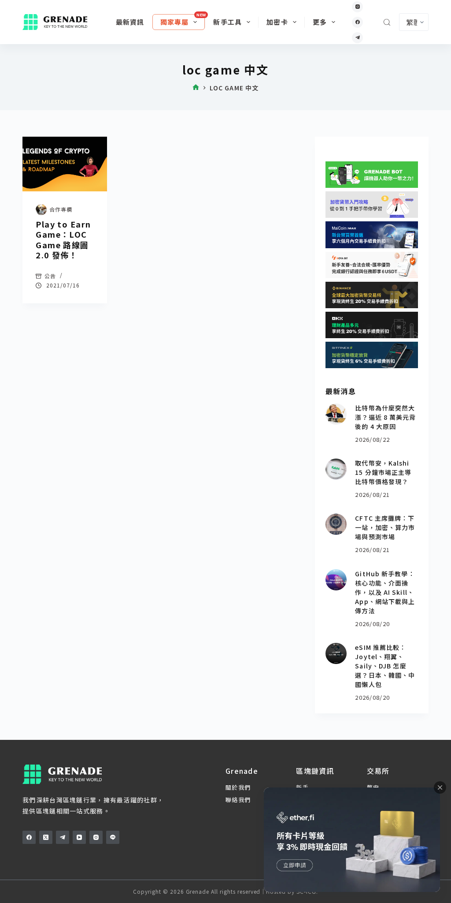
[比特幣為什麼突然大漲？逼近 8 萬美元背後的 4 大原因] (336, 414)
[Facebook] (357, 22)
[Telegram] (357, 37)
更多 (320, 21)
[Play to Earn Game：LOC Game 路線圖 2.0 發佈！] (64, 164)
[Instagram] (357, 6)
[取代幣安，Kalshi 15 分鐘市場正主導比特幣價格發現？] (336, 469)
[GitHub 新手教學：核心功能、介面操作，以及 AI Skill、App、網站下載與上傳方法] (336, 579)
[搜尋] (387, 22)
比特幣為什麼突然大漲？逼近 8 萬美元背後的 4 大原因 (385, 417)
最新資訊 (130, 21)
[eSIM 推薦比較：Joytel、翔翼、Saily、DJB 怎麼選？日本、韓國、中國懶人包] (336, 653)
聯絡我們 (238, 799)
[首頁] (195, 88)
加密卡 (277, 21)
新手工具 (227, 21)
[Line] (112, 837)
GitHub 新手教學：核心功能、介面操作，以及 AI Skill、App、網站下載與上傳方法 (385, 592)
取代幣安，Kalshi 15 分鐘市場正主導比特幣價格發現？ (383, 472)
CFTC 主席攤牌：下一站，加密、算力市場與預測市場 (385, 527)
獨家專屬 (174, 21)
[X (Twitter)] (45, 837)
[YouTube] (79, 837)
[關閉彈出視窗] (440, 787)
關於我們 (238, 787)
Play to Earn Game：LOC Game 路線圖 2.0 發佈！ (63, 239)
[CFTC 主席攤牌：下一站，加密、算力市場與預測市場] (336, 524)
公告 (50, 276)
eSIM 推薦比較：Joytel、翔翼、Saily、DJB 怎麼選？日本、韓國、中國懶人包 (385, 666)
